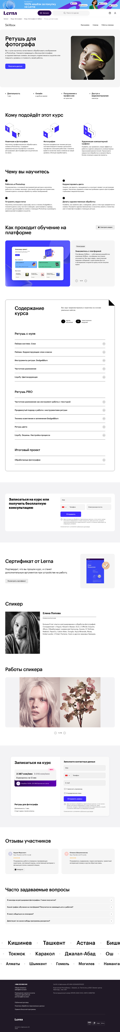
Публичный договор (21, 1002)
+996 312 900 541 (21, 984)
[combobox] (64, 507)
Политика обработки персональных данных (30, 1006)
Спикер (95, 25)
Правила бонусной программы (25, 1009)
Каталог (6, 19)
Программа (85, 25)
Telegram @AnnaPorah (22, 995)
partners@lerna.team (22, 997)
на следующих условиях (87, 808)
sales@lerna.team (21, 989)
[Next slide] (85, 281)
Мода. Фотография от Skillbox (33, 19)
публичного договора (83, 526)
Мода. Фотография (16, 19)
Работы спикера (108, 25)
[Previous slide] (76, 281)
